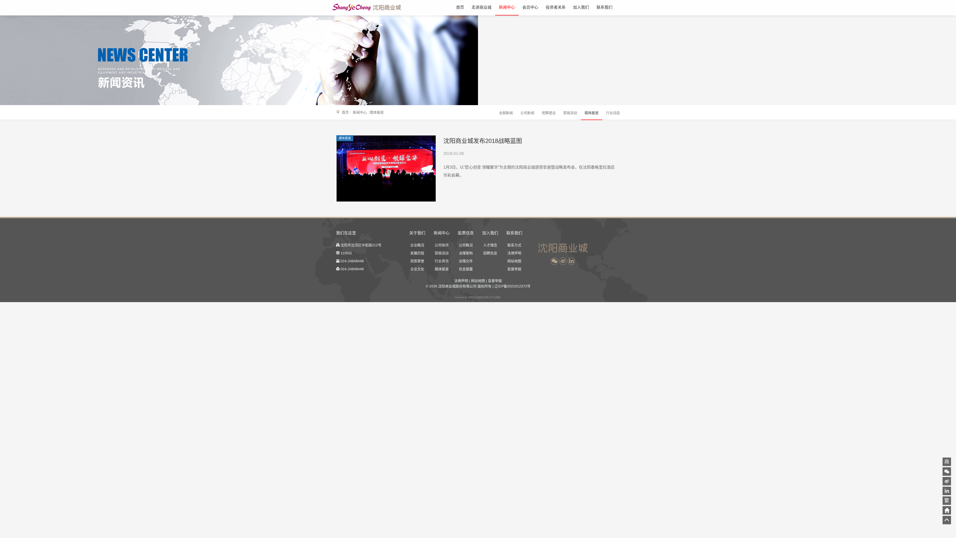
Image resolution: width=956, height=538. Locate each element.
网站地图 (514, 261)
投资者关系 (556, 7)
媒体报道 (591, 113)
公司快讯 (442, 245)
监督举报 (514, 269)
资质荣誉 (417, 261)
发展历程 (417, 253)
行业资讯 (442, 261)
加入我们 (581, 7)
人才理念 (490, 245)
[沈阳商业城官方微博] (563, 261)
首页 (460, 7)
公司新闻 (527, 113)
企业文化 (417, 269)
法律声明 (514, 253)
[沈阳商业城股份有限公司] (368, 7)
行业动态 (613, 113)
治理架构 (466, 253)
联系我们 (604, 7)
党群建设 (549, 113)
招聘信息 (490, 253)
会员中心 (530, 7)
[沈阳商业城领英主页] (571, 261)
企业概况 (417, 245)
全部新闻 (506, 113)
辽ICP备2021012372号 (512, 286)
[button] (554, 261)
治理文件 (466, 261)
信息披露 (466, 269)
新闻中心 (507, 7)
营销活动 (570, 113)
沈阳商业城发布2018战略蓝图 (482, 140)
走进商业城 (481, 7)
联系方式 (514, 245)
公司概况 (466, 245)
